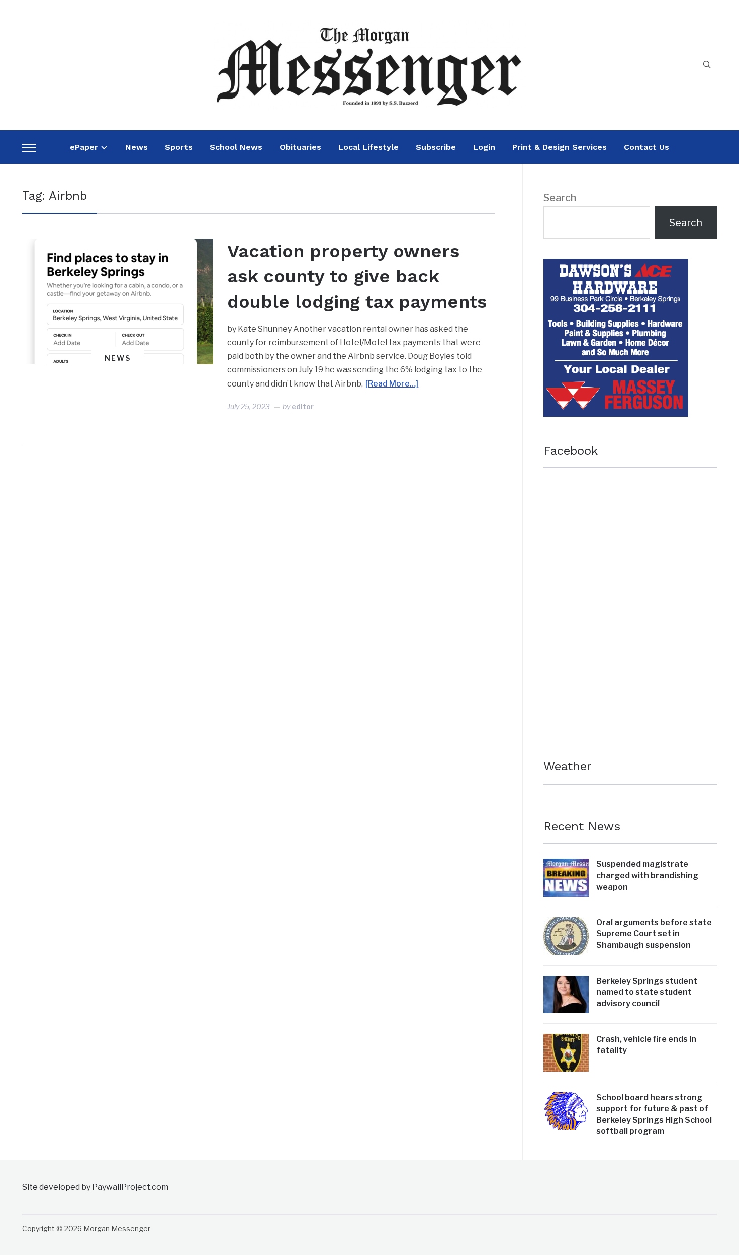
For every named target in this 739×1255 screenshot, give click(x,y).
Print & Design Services (559, 147)
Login (484, 147)
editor (303, 406)
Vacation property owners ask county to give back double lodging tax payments (357, 277)
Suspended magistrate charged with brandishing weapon (647, 875)
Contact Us (646, 147)
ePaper (84, 147)
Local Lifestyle (368, 147)
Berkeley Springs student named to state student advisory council (646, 992)
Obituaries (300, 147)
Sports (179, 147)
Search (559, 197)
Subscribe (436, 147)
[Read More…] (391, 384)
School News (236, 147)
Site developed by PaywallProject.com (95, 1187)
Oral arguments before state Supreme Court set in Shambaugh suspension (654, 934)
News (136, 147)
